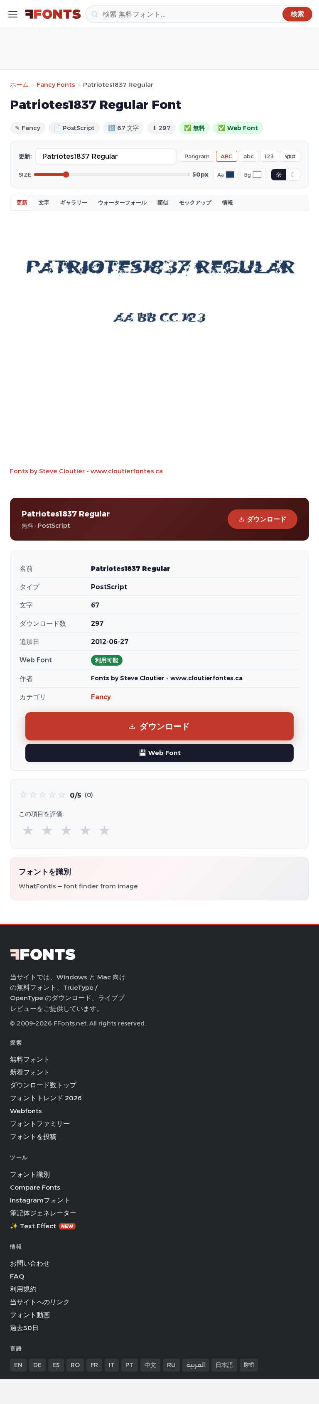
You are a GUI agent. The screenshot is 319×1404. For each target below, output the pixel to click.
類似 (162, 202)
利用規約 (23, 1289)
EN (18, 1365)
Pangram (197, 156)
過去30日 (24, 1328)
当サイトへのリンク (40, 1302)
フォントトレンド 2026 (46, 1098)
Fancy (101, 697)
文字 (44, 202)
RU (171, 1365)
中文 (150, 1365)
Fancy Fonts (56, 85)
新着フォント (30, 1072)
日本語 (224, 1365)
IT (112, 1365)
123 (269, 156)
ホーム (19, 85)
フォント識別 (30, 1174)
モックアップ (195, 202)
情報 (227, 202)
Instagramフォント (40, 1200)
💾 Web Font (160, 753)
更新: (25, 156)
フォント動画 (30, 1315)
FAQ (17, 1276)
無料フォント (30, 1059)
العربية (195, 1365)
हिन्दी (249, 1365)
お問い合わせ (30, 1263)
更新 (22, 202)
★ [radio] (28, 831)
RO (75, 1365)
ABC (227, 156)
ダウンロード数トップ (43, 1085)
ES (56, 1365)
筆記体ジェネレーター (43, 1213)
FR (94, 1365)
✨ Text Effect (42, 1226)
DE (37, 1365)
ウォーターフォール (122, 202)
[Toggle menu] (13, 14)
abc (248, 156)
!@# (290, 156)
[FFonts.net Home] (53, 14)
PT (129, 1365)
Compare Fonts (35, 1187)
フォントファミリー (40, 1124)
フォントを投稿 (33, 1137)
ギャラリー (73, 202)
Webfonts (26, 1111)
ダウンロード (267, 519)
